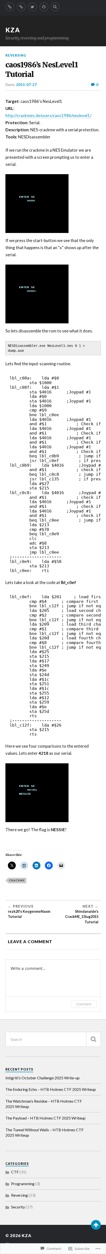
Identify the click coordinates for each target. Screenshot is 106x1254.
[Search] (55, 6)
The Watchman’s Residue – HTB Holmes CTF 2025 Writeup (43, 1104)
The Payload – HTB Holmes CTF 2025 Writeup (45, 1118)
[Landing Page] (9, 6)
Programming (23, 1183)
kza (12, 30)
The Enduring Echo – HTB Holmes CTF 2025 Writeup (50, 1089)
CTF (15, 1171)
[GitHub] (43, 6)
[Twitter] (32, 6)
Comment (83, 1004)
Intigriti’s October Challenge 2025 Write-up (42, 1077)
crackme (17, 880)
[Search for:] (53, 1039)
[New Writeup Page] (21, 6)
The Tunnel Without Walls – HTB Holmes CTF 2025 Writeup (44, 1132)
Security (18, 1207)
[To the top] (96, 1225)
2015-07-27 (26, 84)
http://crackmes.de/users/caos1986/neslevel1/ (48, 115)
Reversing (15, 55)
